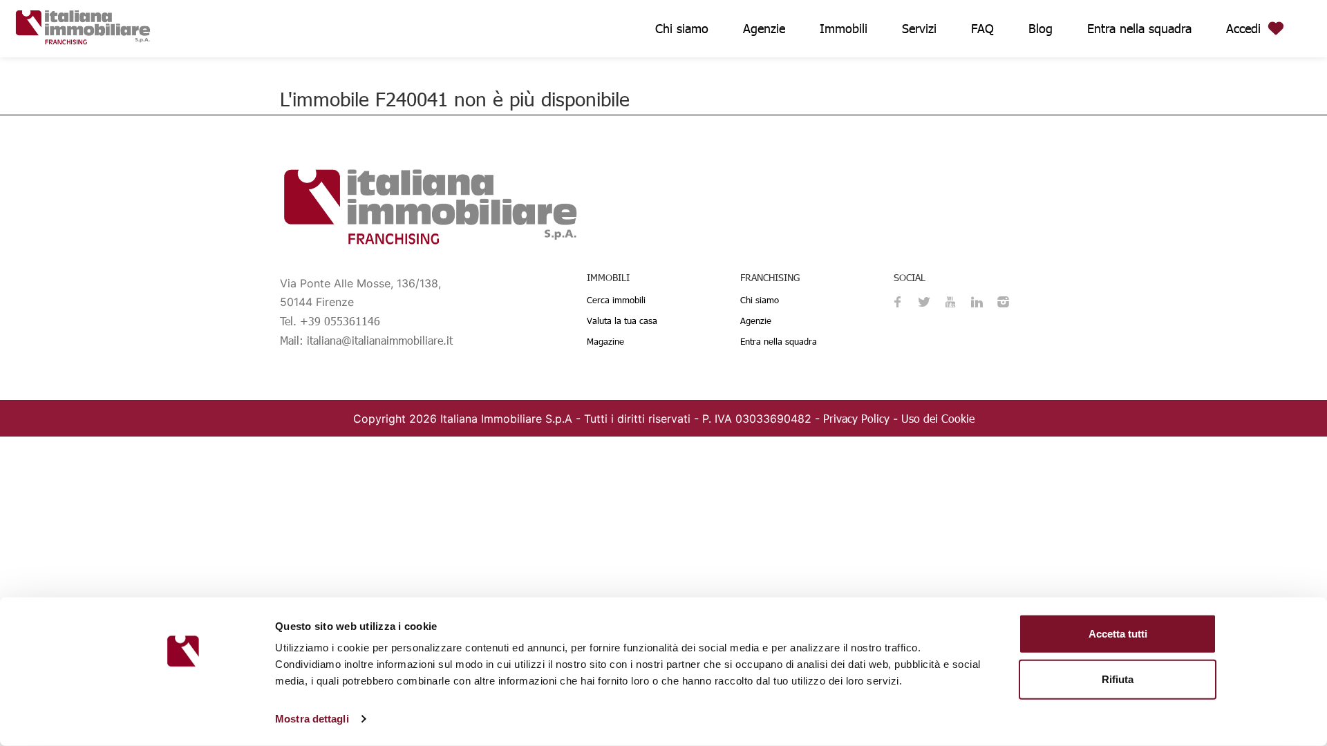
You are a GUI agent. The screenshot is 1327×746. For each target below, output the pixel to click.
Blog (1040, 28)
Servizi (919, 28)
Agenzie (764, 28)
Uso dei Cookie (938, 418)
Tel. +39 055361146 (330, 321)
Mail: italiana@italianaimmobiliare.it (366, 340)
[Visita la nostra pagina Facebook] (898, 303)
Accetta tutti (1118, 634)
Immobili (843, 28)
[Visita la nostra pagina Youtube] (950, 303)
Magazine (605, 341)
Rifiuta (1117, 679)
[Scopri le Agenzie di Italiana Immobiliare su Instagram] (1003, 303)
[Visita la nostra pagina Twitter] (924, 303)
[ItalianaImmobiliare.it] (83, 25)
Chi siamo (681, 28)
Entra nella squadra (1139, 28)
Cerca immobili (616, 299)
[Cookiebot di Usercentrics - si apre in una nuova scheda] (183, 719)
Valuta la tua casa (622, 320)
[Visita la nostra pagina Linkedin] (976, 303)
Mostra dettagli (312, 719)
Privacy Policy (856, 418)
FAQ (982, 28)
